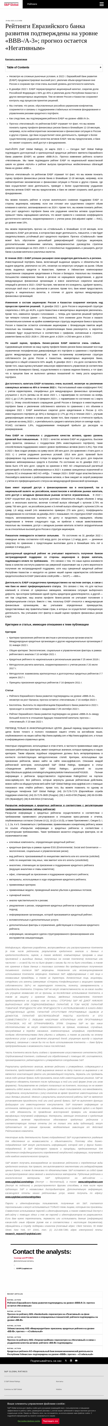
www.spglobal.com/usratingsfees (23, 1197)
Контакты (59, 1381)
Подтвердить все (50, 1421)
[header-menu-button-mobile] (101, 4)
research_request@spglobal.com (23, 1233)
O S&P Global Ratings (12, 1381)
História (59, 1389)
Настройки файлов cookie (29, 1421)
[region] (54, 1413)
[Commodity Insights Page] (66, 1360)
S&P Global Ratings (15, 1371)
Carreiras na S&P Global (13, 1389)
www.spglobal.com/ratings (19, 1181)
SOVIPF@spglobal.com (24, 1268)
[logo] (11, 4)
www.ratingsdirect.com (90, 1181)
